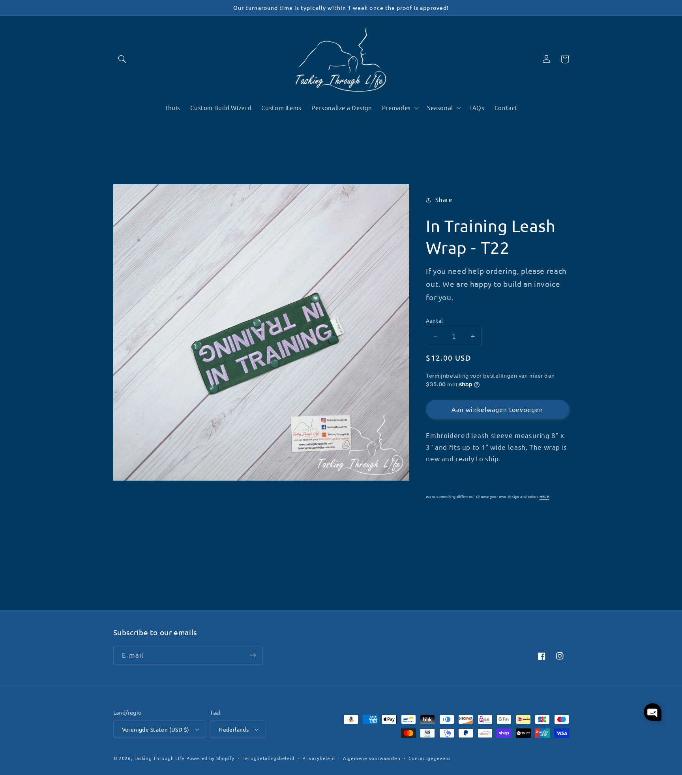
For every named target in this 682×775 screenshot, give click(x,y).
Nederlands (234, 729)
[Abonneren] (253, 655)
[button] (122, 59)
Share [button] (443, 199)
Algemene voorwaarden (372, 758)
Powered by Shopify (210, 758)
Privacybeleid (318, 758)
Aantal (434, 320)
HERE (544, 496)
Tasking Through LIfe (159, 758)
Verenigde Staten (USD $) (155, 729)
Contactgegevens (429, 758)
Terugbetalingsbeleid (268, 758)
